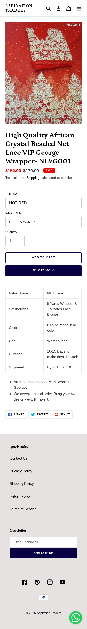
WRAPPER (13, 213)
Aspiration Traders (19, 8)
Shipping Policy (22, 484)
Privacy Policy (21, 471)
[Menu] (79, 8)
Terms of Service (23, 509)
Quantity (11, 232)
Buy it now (43, 270)
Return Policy (20, 496)
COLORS (11, 194)
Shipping (33, 178)
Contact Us (19, 458)
